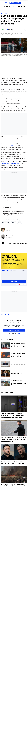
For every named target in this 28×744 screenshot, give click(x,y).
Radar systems (5, 222)
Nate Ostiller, (15, 33)
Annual (14, 270)
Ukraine (13, 222)
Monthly (6, 270)
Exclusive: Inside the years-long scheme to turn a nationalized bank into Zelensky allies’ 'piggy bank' (13, 415)
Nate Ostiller (10, 235)
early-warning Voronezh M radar (10, 163)
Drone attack (11, 219)
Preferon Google (8, 29)
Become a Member (15, 2)
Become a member (14, 330)
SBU (18, 219)
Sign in (18, 333)
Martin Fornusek (11, 229)
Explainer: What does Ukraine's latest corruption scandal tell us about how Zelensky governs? (13, 439)
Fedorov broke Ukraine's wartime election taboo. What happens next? (13, 462)
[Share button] (25, 29)
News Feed (4, 13)
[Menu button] (26, 2)
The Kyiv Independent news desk (16, 243)
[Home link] (14, 7)
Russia (19, 222)
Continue (14, 281)
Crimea (4, 219)
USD (23, 270)
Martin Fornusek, (7, 33)
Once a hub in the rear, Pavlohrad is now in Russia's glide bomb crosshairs (13, 485)
